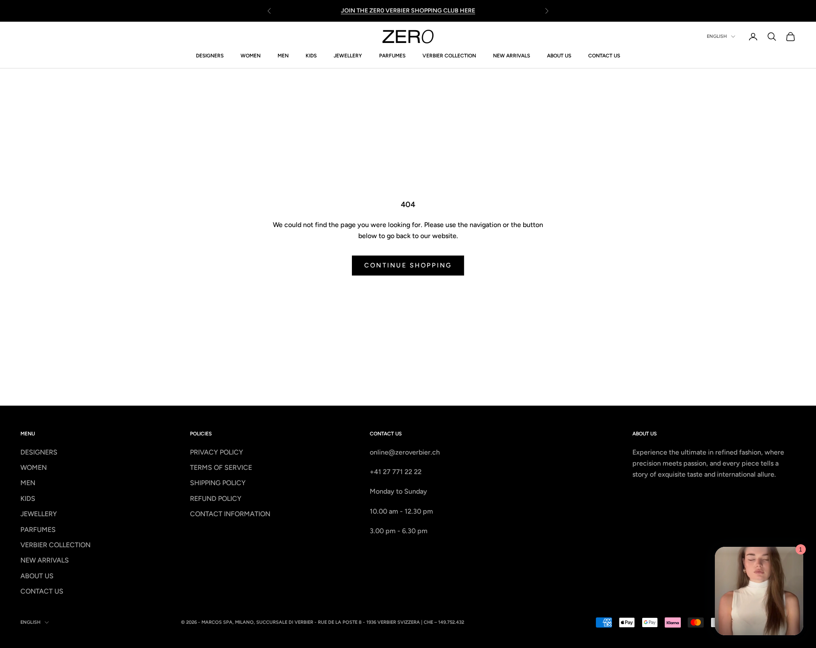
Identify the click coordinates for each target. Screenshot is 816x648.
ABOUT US (559, 56)
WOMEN (251, 56)
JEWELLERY (348, 56)
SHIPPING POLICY (218, 483)
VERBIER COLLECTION (449, 56)
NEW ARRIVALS (511, 56)
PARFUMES (392, 56)
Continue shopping (408, 265)
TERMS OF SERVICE (221, 467)
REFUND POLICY (215, 499)
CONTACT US (604, 56)
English (717, 36)
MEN (283, 56)
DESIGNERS (210, 56)
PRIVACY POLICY (216, 452)
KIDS (311, 56)
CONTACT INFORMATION (230, 514)
